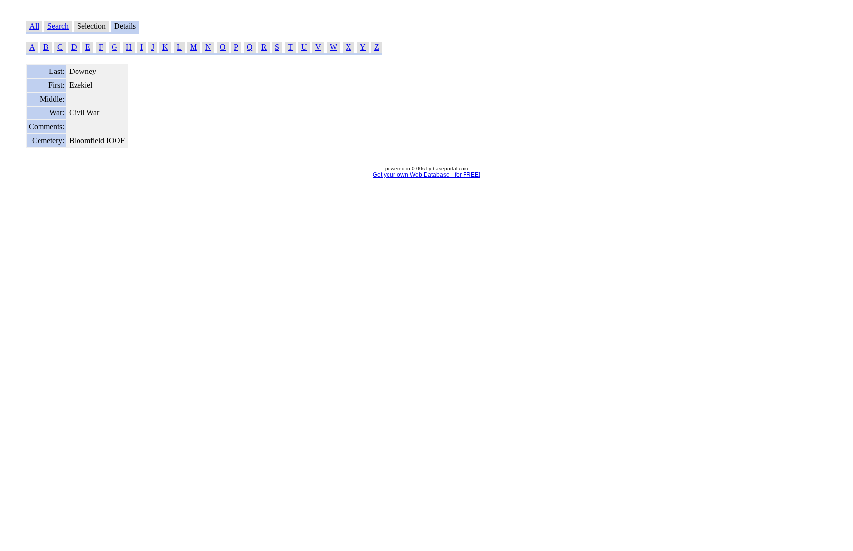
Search (58, 26)
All (34, 26)
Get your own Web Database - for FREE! (426, 174)
